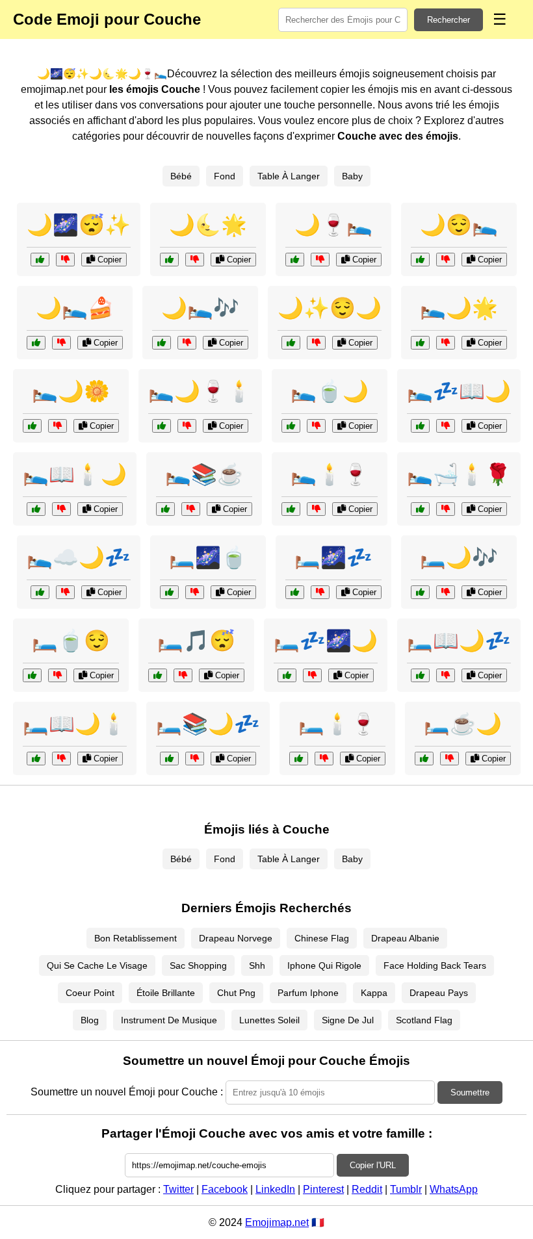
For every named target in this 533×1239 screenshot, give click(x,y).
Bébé (181, 176)
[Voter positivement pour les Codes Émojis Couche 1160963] (40, 259)
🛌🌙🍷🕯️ (200, 391)
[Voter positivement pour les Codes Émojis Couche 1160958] (294, 592)
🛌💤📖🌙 (459, 391)
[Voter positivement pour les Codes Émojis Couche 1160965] (161, 426)
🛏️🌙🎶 (459, 557)
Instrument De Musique (169, 1020)
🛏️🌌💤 (333, 557)
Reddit (367, 1189)
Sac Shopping (198, 965)
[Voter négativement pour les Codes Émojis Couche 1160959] (57, 426)
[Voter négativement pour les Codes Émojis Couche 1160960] (183, 675)
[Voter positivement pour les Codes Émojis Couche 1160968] (169, 592)
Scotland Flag (424, 1020)
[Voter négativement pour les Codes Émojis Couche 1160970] (324, 758)
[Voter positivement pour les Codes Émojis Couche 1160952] (420, 592)
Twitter (178, 1189)
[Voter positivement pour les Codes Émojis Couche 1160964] (424, 758)
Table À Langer (288, 176)
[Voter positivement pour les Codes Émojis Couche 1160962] (420, 426)
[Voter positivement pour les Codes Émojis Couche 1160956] (36, 509)
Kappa (374, 993)
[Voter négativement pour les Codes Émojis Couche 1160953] (445, 509)
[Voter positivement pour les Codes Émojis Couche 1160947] (287, 675)
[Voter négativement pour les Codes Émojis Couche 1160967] (186, 343)
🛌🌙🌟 (459, 308)
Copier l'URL (373, 1165)
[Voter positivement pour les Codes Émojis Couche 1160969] (420, 343)
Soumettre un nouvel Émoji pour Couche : (127, 1091)
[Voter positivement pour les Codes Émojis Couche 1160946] (165, 509)
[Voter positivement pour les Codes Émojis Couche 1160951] (40, 592)
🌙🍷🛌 (333, 224)
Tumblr (406, 1189)
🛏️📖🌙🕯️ (75, 723)
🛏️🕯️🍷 (337, 723)
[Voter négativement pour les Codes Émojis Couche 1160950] (61, 758)
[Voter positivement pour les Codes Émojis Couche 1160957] (294, 259)
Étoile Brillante (165, 993)
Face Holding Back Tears (435, 965)
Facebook (225, 1189)
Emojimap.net (277, 1222)
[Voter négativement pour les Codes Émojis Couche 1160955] (57, 675)
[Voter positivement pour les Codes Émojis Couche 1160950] (36, 758)
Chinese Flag (321, 938)
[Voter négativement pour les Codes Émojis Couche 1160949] (316, 343)
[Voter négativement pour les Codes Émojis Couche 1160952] (445, 592)
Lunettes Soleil (269, 1020)
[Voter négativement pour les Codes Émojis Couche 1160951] (65, 592)
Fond (224, 176)
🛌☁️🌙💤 (79, 557)
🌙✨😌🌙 (330, 308)
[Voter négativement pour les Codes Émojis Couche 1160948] (316, 509)
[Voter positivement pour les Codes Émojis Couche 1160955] (32, 675)
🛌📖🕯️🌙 (75, 474)
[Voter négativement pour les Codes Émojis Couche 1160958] (320, 592)
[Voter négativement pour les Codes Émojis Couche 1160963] (65, 259)
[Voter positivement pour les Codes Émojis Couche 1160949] (290, 343)
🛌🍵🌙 (330, 391)
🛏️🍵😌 (71, 640)
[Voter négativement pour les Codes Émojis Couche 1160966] (194, 758)
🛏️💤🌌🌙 (326, 640)
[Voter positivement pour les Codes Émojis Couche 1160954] (169, 259)
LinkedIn (275, 1189)
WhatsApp (454, 1189)
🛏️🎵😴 (196, 640)
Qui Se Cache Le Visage (97, 965)
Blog (90, 1020)
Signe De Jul (348, 1020)
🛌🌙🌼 (71, 391)
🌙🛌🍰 (75, 308)
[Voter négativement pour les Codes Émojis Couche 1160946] (190, 509)
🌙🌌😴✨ (79, 224)
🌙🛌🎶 (200, 308)
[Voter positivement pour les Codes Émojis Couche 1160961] (36, 343)
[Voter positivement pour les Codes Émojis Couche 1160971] (420, 259)
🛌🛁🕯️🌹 (459, 474)
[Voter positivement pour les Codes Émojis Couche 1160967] (161, 343)
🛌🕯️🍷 (330, 474)
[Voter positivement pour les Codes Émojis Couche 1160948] (290, 509)
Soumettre (469, 1092)
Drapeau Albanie (405, 938)
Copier (108, 259)
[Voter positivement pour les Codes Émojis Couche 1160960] (157, 675)
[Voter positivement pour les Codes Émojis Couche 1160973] (290, 426)
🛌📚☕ (204, 474)
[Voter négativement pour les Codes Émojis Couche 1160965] (186, 426)
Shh (257, 965)
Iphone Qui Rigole (324, 965)
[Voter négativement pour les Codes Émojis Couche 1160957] (320, 259)
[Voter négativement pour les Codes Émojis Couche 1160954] (194, 259)
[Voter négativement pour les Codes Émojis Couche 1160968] (194, 592)
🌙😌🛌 (459, 224)
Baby (352, 176)
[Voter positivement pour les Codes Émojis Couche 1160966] (169, 758)
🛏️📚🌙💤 (208, 723)
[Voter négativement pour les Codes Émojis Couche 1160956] (61, 509)
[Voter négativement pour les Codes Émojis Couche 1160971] (445, 259)
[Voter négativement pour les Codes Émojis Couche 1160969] (445, 343)
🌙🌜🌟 (208, 224)
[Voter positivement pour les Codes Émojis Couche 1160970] (298, 758)
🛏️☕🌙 (463, 723)
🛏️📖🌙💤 (459, 640)
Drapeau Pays (439, 993)
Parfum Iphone (308, 993)
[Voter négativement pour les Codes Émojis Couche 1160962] (445, 426)
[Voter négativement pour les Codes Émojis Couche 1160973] (316, 426)
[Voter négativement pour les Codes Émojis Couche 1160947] (312, 675)
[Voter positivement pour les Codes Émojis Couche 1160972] (420, 675)
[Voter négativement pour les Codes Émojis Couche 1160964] (449, 758)
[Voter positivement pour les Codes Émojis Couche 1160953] (420, 509)
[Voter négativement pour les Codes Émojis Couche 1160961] (61, 343)
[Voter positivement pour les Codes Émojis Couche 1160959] (32, 426)
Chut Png (236, 993)
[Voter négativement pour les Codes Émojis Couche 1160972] (445, 675)
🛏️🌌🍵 (208, 557)
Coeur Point (90, 993)
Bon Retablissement (135, 938)
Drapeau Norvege (235, 938)
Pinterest (323, 1189)
